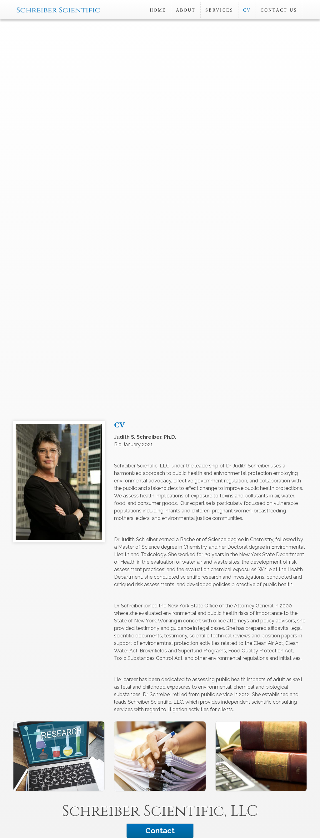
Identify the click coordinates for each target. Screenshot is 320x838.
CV (247, 10)
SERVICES (219, 10)
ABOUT (186, 10)
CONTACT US (279, 10)
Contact (160, 830)
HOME (158, 10)
